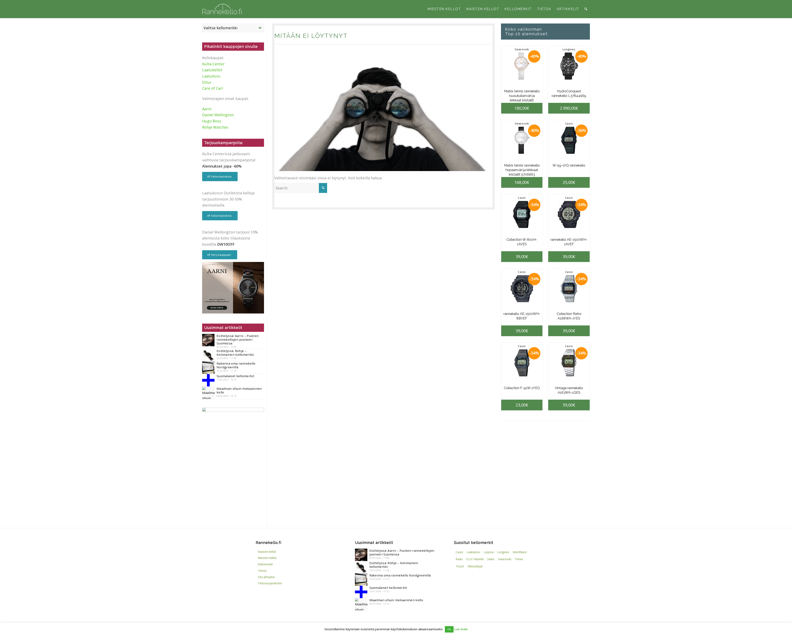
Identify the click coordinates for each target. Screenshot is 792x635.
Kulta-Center (213, 63)
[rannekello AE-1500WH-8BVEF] (522, 288)
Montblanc (520, 552)
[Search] (586, 9)
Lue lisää (461, 629)
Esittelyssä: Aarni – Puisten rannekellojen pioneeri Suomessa (238, 339)
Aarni (206, 108)
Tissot (460, 566)
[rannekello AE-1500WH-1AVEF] (569, 214)
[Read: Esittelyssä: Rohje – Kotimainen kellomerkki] (208, 355)
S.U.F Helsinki (475, 559)
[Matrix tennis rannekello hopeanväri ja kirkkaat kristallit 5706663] (522, 140)
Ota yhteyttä (266, 577)
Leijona (489, 552)
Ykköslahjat (475, 566)
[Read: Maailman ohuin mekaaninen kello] (208, 393)
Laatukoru (211, 76)
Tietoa (262, 571)
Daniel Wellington (218, 114)
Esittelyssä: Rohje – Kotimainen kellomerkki (235, 353)
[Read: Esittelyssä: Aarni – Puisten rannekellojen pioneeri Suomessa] (208, 340)
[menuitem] (444, 9)
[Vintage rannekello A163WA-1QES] (569, 362)
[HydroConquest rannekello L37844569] (569, 66)
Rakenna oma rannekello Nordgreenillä (236, 365)
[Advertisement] (233, 487)
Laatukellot (212, 69)
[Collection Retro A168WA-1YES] (569, 288)
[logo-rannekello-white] (222, 9)
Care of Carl (212, 88)
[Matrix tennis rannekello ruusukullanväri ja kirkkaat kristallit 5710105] (522, 66)
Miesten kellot (267, 558)
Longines (569, 49)
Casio (569, 123)
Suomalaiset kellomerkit (235, 376)
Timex (519, 559)
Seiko (490, 559)
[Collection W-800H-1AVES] (522, 214)
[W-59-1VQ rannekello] (569, 140)
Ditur (206, 82)
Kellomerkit (265, 564)
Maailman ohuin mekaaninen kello (239, 390)
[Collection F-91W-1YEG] (522, 362)
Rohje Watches (215, 127)
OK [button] (449, 629)
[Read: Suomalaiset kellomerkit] (208, 380)
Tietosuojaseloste (270, 583)
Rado (459, 559)
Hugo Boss (211, 121)
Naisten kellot (267, 552)
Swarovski (522, 49)
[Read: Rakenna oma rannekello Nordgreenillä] (208, 368)
